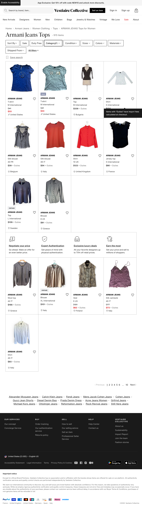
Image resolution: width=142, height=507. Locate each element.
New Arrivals (9, 19)
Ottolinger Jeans (48, 404)
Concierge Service (12, 428)
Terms (46, 462)
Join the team (121, 438)
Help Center (93, 424)
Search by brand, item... (19, 10)
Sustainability (121, 430)
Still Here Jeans (119, 404)
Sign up (125, 10)
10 (127, 384)
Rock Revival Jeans (96, 404)
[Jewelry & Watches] (97, 20)
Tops (55, 28)
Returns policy (41, 435)
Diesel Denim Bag (47, 400)
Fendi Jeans (72, 397)
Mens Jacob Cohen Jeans (97, 397)
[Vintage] (109, 20)
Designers (24, 19)
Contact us (93, 428)
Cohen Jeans (123, 397)
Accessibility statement (14, 462)
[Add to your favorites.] (34, 99)
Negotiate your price (19, 245)
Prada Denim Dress (71, 400)
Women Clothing (41, 28)
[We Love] (122, 20)
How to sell (67, 424)
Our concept (10, 424)
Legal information (34, 462)
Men (47, 19)
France (5, 503)
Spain (46, 503)
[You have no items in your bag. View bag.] (136, 10)
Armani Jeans (22, 28)
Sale (126, 19)
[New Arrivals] (17, 20)
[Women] (43, 20)
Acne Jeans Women (96, 400)
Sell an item (97, 10)
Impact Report (121, 434)
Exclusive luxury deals (85, 245)
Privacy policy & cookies (61, 462)
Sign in (113, 10)
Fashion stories (122, 442)
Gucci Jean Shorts (23, 400)
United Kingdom (15, 503)
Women (37, 19)
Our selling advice (70, 428)
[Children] (65, 20)
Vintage (103, 19)
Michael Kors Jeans (24, 404)
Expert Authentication (52, 245)
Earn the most (113, 245)
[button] (136, 10)
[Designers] (31, 20)
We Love (115, 19)
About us (119, 426)
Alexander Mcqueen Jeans (23, 397)
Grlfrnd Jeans (118, 400)
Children (58, 19)
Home (9, 28)
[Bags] (74, 20)
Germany (38, 503)
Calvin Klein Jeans (52, 397)
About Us (137, 19)
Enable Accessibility (10, 2)
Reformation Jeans (71, 404)
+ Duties (83, 108)
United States (28, 503)
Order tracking (42, 424)
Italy (51, 503)
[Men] (52, 20)
